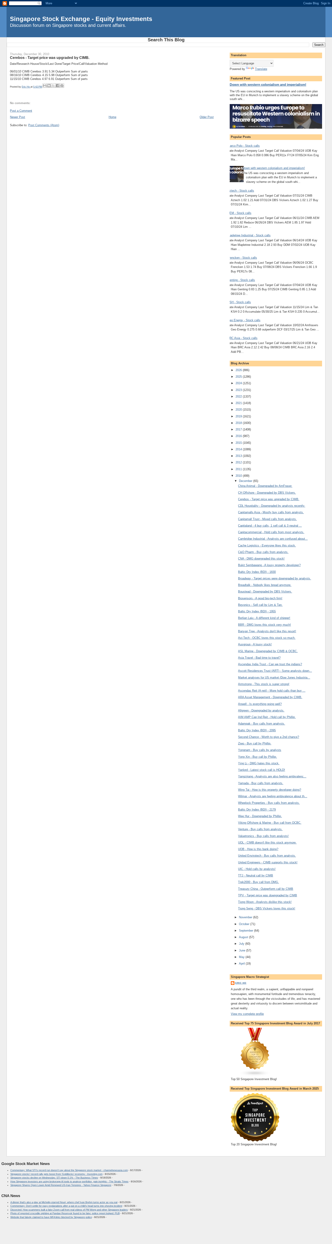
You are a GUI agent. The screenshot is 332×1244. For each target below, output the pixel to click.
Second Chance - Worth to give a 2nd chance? (268, 737)
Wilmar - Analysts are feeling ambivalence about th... (272, 796)
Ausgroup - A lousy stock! (255, 644)
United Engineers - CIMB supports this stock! (267, 862)
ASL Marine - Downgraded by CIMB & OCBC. (268, 651)
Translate (261, 69)
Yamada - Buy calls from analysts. (260, 783)
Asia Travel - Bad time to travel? (259, 657)
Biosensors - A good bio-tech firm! (260, 598)
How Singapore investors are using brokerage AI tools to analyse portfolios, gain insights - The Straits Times (69, 1181)
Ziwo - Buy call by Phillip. (254, 743)
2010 (239, 475)
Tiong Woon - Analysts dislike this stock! (265, 902)
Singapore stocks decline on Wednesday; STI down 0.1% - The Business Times (54, 1177)
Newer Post (17, 117)
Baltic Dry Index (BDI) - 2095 (257, 730)
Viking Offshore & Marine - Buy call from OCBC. (269, 822)
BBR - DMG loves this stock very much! (264, 624)
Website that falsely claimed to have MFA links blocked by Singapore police (51, 1217)
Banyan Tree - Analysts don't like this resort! (267, 631)
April (242, 963)
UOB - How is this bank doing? (258, 849)
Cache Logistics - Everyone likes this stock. (267, 545)
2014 (239, 449)
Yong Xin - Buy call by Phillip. (257, 756)
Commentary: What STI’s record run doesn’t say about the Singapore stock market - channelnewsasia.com (69, 1170)
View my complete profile (247, 1014)
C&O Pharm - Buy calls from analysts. (263, 552)
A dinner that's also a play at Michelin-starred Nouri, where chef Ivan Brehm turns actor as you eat (63, 1202)
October (244, 924)
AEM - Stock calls (239, 213)
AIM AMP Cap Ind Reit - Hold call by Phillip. (267, 717)
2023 (239, 390)
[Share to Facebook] (57, 85)
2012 (239, 462)
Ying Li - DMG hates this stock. (258, 763)
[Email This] (44, 85)
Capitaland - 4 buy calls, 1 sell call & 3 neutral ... (270, 525)
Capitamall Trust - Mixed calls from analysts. (267, 519)
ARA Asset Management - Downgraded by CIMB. (270, 697)
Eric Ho (240, 983)
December (246, 481)
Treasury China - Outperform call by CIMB (265, 889)
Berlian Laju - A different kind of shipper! (264, 618)
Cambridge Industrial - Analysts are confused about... (273, 538)
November (246, 917)
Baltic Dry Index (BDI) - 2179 (257, 809)
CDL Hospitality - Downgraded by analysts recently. (271, 505)
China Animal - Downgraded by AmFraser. (265, 486)
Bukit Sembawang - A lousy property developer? (269, 565)
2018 (239, 423)
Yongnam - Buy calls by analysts (259, 750)
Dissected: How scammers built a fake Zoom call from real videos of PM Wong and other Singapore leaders (69, 1209)
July (242, 943)
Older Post (207, 117)
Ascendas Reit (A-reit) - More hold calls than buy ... (271, 690)
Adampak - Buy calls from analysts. (261, 723)
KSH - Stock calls (239, 302)
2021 (239, 403)
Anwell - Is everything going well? (260, 704)
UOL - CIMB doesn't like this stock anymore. (267, 842)
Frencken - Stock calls (242, 257)
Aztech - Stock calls (240, 190)
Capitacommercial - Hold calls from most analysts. (271, 532)
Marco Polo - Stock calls (243, 145)
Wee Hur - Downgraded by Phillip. (260, 816)
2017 (239, 429)
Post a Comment (21, 110)
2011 (239, 469)
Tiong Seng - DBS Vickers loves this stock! (266, 908)
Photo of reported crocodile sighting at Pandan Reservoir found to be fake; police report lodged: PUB (65, 1213)
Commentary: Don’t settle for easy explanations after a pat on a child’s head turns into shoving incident (66, 1205)
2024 (239, 383)
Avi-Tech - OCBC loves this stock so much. (266, 637)
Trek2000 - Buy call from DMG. (258, 882)
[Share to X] (53, 85)
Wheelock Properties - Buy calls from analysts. (269, 803)
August (244, 937)
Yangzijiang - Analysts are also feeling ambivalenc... (272, 776)
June (242, 950)
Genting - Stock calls (241, 280)
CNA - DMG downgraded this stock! (261, 558)
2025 (239, 376)
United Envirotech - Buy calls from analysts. (267, 855)
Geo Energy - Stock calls (243, 320)
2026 (239, 370)
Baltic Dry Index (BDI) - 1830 (257, 572)
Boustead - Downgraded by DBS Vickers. (265, 591)
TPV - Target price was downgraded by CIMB (267, 895)
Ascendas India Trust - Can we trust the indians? (270, 664)
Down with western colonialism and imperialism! (268, 84)
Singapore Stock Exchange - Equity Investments (81, 18)
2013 (239, 456)
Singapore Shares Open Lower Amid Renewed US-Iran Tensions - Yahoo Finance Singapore (60, 1185)
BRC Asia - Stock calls (242, 338)
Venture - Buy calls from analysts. (260, 829)
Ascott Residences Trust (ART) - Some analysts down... (275, 670)
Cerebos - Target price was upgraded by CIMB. (268, 499)
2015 (239, 442)
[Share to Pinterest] (62, 85)
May (242, 957)
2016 (239, 436)
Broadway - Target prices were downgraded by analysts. (274, 578)
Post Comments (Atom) (43, 125)
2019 (239, 416)
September (246, 930)
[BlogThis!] (49, 85)
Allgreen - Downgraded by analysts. (261, 710)
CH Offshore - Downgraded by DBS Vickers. (267, 492)
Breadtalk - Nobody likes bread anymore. (264, 585)
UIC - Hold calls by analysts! (257, 869)
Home (112, 117)
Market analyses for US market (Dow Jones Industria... (274, 677)
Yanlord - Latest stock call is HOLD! (261, 770)
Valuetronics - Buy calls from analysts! (263, 836)
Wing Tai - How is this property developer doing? (269, 789)
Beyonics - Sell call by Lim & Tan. (260, 605)
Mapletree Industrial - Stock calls (249, 235)
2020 (239, 409)
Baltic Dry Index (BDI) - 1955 (257, 611)
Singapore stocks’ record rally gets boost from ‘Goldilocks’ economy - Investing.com (56, 1174)
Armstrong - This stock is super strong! (263, 684)
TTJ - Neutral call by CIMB (255, 875)
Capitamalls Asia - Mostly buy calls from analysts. (271, 512)
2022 (239, 396)
